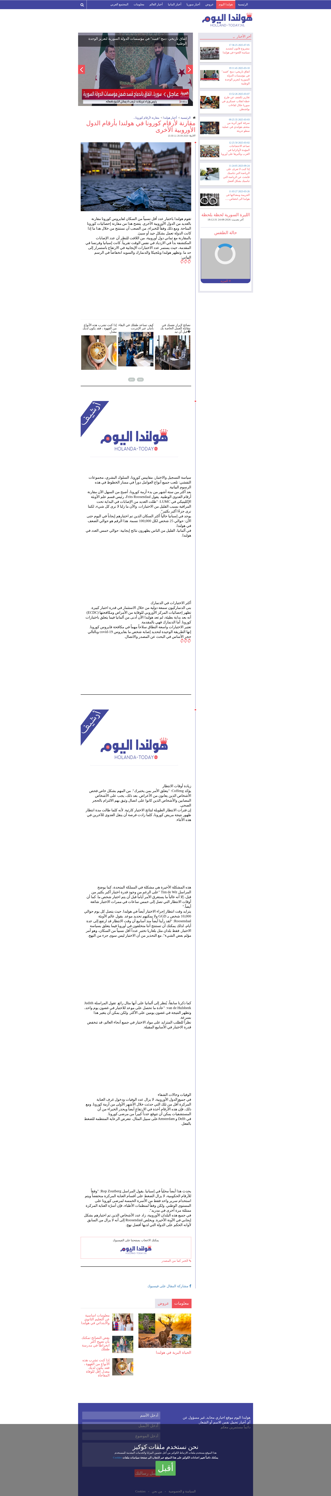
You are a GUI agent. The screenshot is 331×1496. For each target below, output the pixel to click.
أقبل (165, 1468)
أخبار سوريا (193, 4)
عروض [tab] (163, 1303)
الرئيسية (243, 4)
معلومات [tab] (181, 1303)
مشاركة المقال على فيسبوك (168, 1286)
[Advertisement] (137, 287)
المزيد (224, 281)
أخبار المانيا (174, 4)
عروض (209, 4)
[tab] (225, 52)
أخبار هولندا (170, 117)
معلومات (139, 4)
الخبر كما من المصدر (175, 1260)
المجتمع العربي (119, 4)
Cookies (117, 1457)
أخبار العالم (156, 4)
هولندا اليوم (226, 4)
